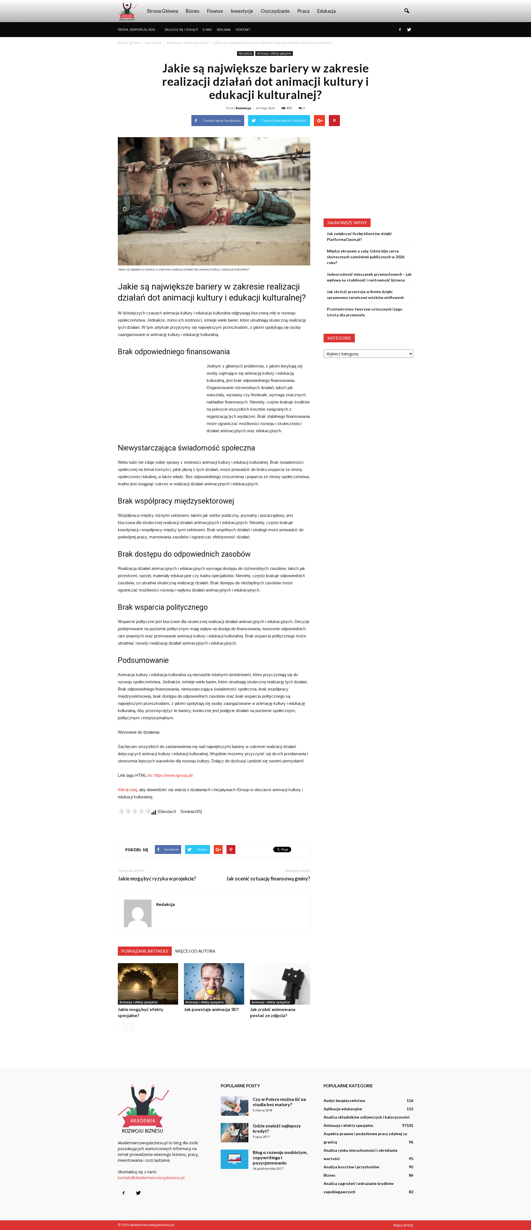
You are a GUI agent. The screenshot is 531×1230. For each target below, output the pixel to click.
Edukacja (326, 11)
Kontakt (243, 29)
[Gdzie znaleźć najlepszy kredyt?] (234, 1132)
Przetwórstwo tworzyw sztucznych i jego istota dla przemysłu (364, 312)
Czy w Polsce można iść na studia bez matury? (279, 1101)
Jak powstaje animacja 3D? (211, 1009)
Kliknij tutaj (127, 789)
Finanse (215, 11)
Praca (303, 11)
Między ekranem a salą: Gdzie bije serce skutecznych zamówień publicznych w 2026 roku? (365, 257)
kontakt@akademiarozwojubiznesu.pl (151, 1177)
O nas (207, 29)
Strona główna (162, 11)
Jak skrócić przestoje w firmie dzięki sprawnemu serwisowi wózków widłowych (365, 294)
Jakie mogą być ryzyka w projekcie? (157, 879)
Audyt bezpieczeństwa (344, 1100)
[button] (406, 11)
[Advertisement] (159, 399)
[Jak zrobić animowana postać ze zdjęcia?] (280, 984)
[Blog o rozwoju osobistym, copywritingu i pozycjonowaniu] (234, 1159)
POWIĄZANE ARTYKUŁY (144, 950)
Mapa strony (403, 1225)
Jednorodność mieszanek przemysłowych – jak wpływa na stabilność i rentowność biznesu (369, 277)
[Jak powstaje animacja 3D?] (214, 984)
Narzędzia (245, 53)
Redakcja (243, 108)
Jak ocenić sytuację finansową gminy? (268, 879)
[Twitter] (409, 29)
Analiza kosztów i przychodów (351, 1166)
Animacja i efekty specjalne (274, 53)
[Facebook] (400, 29)
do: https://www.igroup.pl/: (170, 775)
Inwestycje (242, 11)
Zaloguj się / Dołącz (181, 29)
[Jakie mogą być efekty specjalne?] (148, 984)
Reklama (224, 29)
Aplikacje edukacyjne (343, 1108)
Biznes (192, 11)
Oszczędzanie (275, 11)
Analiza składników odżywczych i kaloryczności (367, 1117)
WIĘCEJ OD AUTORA (195, 950)
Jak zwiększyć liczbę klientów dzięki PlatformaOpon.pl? (359, 236)
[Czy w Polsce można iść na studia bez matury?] (234, 1106)
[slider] (134, 811)
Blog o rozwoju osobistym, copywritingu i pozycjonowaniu (280, 1157)
